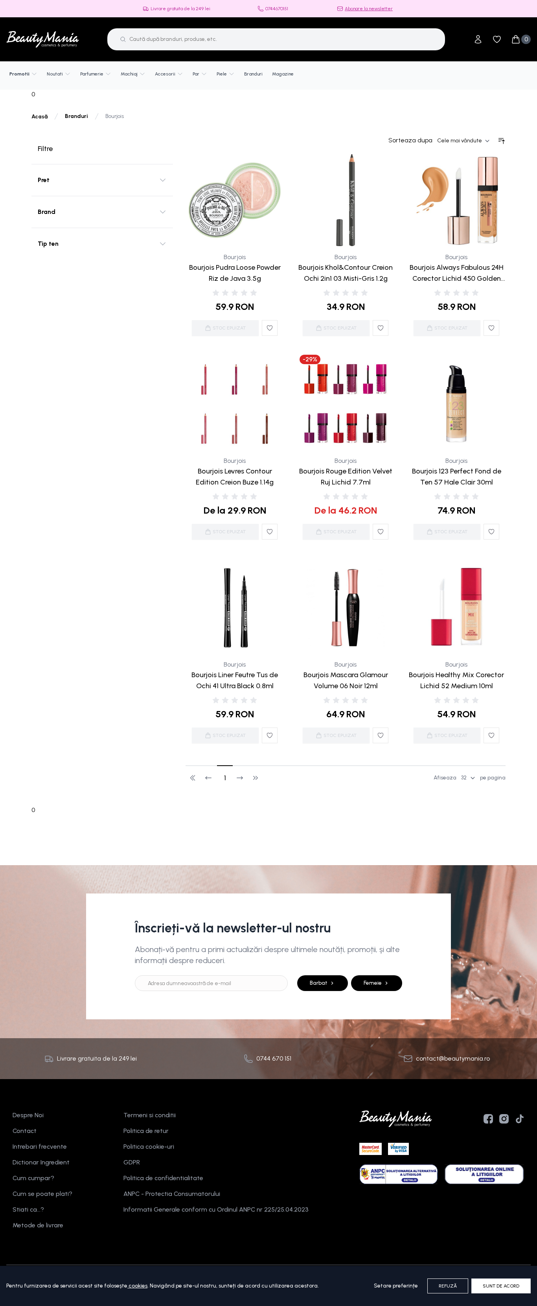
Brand (46, 212)
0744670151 (276, 8)
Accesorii (165, 74)
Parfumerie (91, 74)
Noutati (55, 74)
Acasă (39, 116)
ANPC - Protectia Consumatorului (171, 1193)
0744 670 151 (273, 1058)
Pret (44, 180)
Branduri (253, 74)
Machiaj (129, 74)
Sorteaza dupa (410, 140)
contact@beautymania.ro (453, 1058)
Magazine (283, 74)
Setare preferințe (396, 1285)
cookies (138, 1285)
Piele (222, 74)
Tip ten (48, 243)
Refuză (448, 1286)
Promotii (19, 74)
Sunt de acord (501, 1286)
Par (196, 74)
